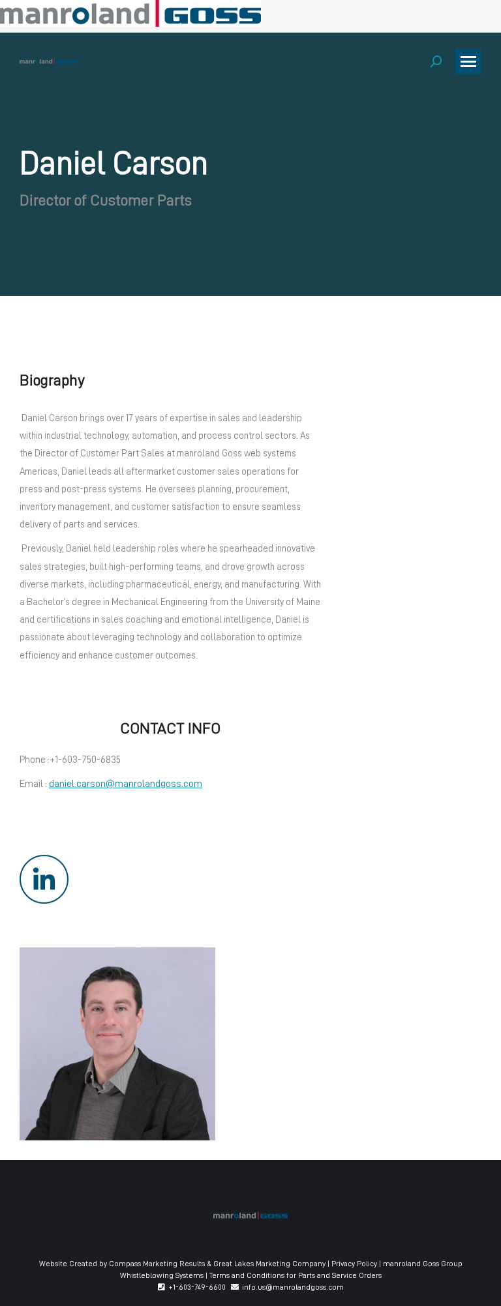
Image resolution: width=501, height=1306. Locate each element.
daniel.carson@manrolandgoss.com (125, 784)
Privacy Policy (354, 1264)
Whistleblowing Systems (162, 1275)
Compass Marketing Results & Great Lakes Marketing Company (217, 1264)
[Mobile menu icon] (468, 61)
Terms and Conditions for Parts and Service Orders (295, 1275)
